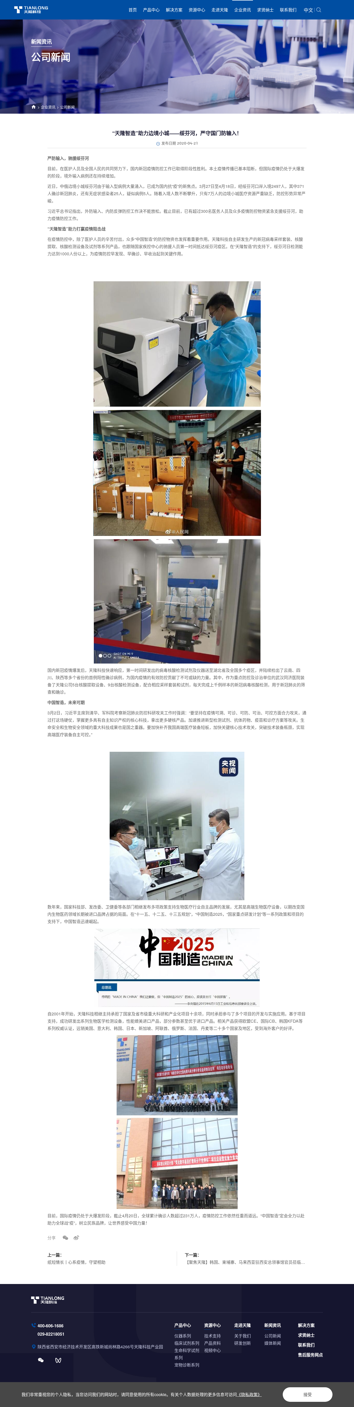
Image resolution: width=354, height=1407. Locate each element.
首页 (133, 10)
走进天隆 (219, 10)
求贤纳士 (265, 10)
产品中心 (151, 10)
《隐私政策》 (249, 1394)
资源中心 (197, 10)
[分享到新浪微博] (76, 1237)
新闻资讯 (272, 1325)
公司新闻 (67, 107)
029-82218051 (51, 1334)
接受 (307, 1394)
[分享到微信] (65, 1237)
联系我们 (288, 10)
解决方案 (174, 10)
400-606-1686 (50, 1326)
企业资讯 (242, 10)
